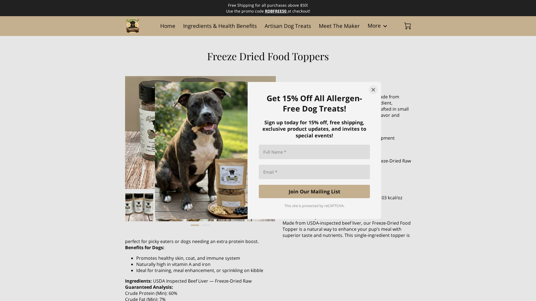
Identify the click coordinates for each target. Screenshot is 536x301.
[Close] (373, 89)
